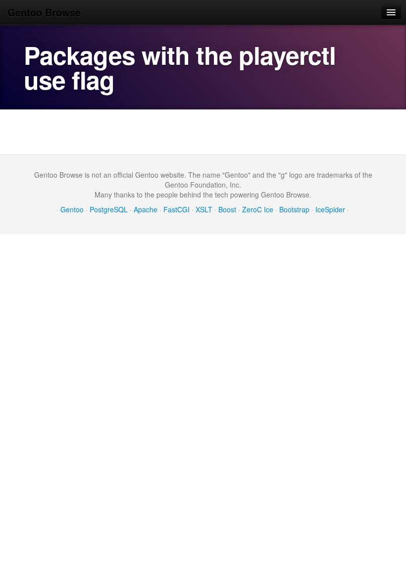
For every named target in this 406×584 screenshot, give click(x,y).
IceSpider (330, 209)
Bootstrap (294, 209)
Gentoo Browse (44, 12)
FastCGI (176, 209)
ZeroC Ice (257, 209)
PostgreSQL (109, 209)
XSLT (204, 209)
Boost (227, 209)
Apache (145, 209)
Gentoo (72, 209)
